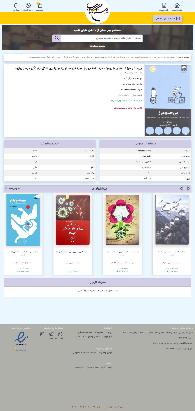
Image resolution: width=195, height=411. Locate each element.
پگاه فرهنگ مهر (128, 84)
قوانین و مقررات (105, 352)
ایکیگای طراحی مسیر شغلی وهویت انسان (172, 253)
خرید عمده (79, 367)
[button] (188, 190)
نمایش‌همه (14, 189)
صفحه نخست (183, 57)
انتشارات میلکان (130, 73)
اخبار (78, 336)
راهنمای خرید (106, 367)
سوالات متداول (92, 367)
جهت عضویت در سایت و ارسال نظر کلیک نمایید (97, 290)
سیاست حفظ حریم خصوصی (84, 352)
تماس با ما (99, 332)
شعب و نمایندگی (85, 332)
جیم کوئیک (129, 78)
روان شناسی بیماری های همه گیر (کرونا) (72, 252)
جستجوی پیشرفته (97, 46)
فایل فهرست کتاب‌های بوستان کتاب (97, 336)
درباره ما (109, 332)
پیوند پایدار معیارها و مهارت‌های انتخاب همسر (23, 253)
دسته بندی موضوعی (165, 19)
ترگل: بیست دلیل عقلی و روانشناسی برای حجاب (122, 253)
